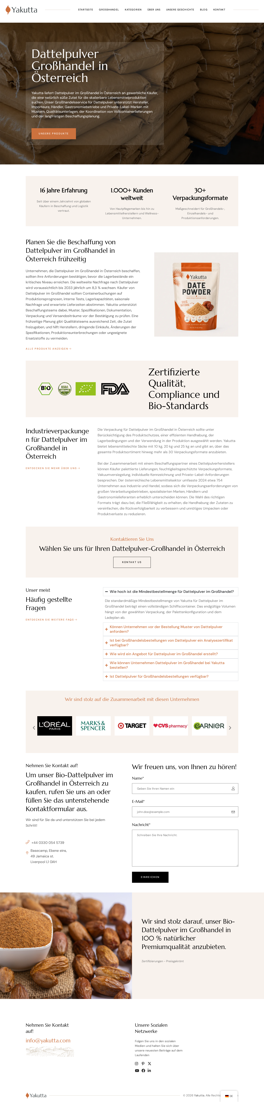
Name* (138, 778)
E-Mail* (138, 801)
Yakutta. (199, 1095)
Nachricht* (141, 824)
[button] (34, 727)
